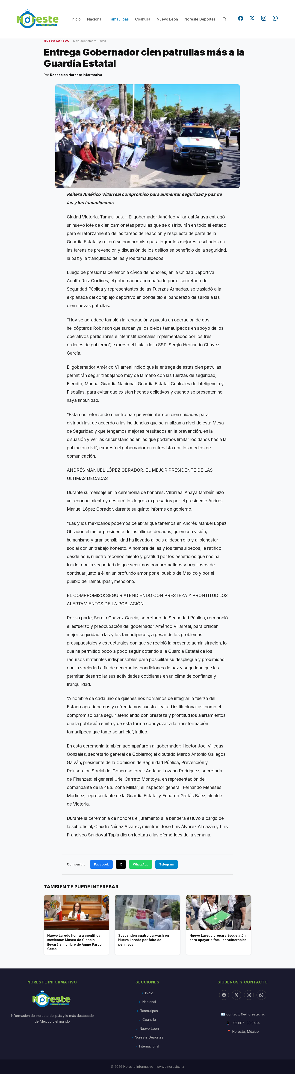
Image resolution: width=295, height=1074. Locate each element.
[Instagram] (264, 18)
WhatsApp (140, 864)
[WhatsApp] (275, 18)
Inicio (76, 19)
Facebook (101, 864)
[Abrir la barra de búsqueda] (224, 19)
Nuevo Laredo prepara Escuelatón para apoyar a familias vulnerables (218, 937)
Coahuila (142, 19)
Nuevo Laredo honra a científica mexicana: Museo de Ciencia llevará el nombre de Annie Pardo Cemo (74, 942)
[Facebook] (240, 18)
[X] (236, 995)
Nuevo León (167, 19)
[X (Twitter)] (252, 18)
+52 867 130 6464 (245, 1023)
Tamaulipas (119, 19)
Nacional (94, 19)
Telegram (166, 864)
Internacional (149, 1046)
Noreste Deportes (199, 19)
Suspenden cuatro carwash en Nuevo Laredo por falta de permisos (143, 939)
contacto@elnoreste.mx (245, 1014)
